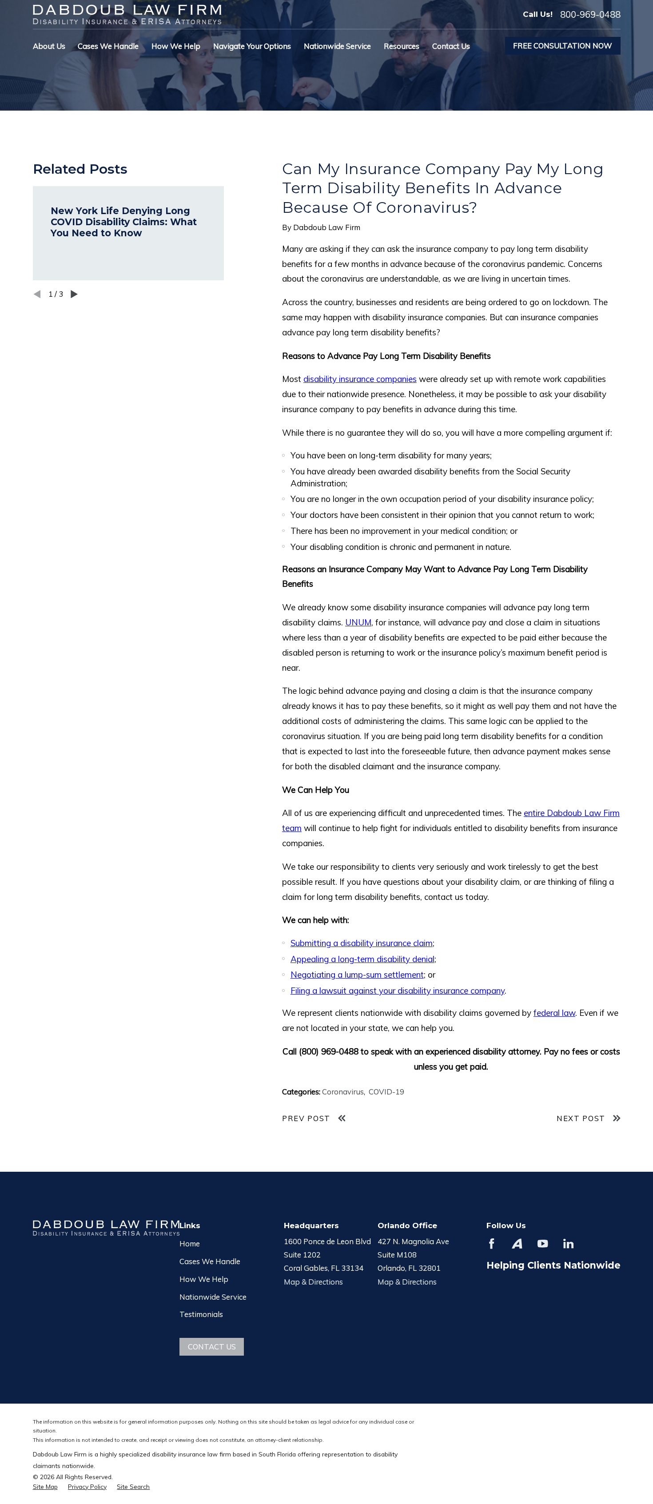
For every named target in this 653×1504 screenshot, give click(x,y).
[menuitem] (45, 1486)
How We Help (203, 1279)
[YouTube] (543, 1243)
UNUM (358, 622)
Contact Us (212, 1346)
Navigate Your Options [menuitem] (252, 46)
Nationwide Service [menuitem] (337, 46)
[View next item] (74, 294)
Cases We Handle (209, 1261)
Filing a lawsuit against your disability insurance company (398, 990)
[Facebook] (491, 1243)
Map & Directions (313, 1281)
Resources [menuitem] (401, 46)
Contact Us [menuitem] (451, 46)
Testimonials (201, 1314)
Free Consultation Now (562, 45)
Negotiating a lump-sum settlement (357, 974)
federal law (554, 1012)
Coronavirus (343, 1091)
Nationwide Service (213, 1296)
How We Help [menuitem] (175, 46)
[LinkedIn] (568, 1243)
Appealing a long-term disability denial (362, 959)
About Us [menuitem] (49, 46)
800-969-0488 (590, 14)
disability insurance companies (360, 379)
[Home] (127, 14)
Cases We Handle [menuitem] (108, 46)
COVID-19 (386, 1091)
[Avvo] (517, 1243)
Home (189, 1243)
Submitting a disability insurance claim (362, 943)
